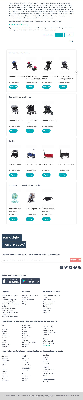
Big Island (5, 329)
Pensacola (26, 344)
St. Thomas (26, 364)
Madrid (45, 357)
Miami (24, 332)
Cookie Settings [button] (48, 35)
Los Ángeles (26, 327)
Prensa (24, 302)
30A (3, 325)
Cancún (45, 371)
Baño (45, 306)
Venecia (46, 361)
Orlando (25, 340)
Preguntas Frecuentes (10, 317)
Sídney (4, 364)
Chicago (4, 338)
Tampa (45, 339)
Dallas (4, 340)
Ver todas (46, 345)
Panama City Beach (29, 342)
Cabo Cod (5, 334)
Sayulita (45, 375)
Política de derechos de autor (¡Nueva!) (67, 395)
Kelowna (5, 374)
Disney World (6, 344)
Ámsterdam (26, 376)
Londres (46, 355)
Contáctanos (6, 314)
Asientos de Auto (49, 302)
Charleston (5, 336)
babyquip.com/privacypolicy (18, 24)
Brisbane (5, 358)
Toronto (4, 378)
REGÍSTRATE (75, 260)
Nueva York (26, 336)
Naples (24, 334)
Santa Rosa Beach (49, 333)
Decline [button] (68, 35)
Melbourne (5, 360)
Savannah (46, 337)
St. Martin (25, 362)
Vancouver (5, 380)
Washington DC (48, 341)
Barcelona (25, 378)
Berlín (24, 380)
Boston (4, 332)
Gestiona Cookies (48, 396)
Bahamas (25, 358)
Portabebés (47, 308)
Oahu (24, 338)
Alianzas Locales (28, 300)
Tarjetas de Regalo (8, 302)
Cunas (45, 298)
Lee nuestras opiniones (10, 312)
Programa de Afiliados (30, 295)
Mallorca (46, 363)
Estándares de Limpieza (51, 295)
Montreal (5, 376)
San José (25, 370)
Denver (4, 342)
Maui (24, 329)
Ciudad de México (49, 373)
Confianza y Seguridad (9, 300)
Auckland (46, 381)
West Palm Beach (49, 343)
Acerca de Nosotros (8, 308)
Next (76, 72)
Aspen (4, 327)
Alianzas (25, 298)
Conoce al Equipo (8, 310)
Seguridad (46, 312)
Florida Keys (26, 325)
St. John (25, 360)
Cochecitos (47, 300)
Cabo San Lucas (48, 369)
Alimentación (47, 304)
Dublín (45, 359)
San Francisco (48, 330)
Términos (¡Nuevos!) (36, 396)
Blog (24, 304)
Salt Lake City (48, 326)
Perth (4, 362)
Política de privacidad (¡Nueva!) (45, 395)
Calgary (4, 372)
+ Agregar (13, 86)
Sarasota (46, 335)
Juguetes (46, 310)
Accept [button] (59, 35)
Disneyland (5, 346)
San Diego (46, 328)
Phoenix (25, 346)
